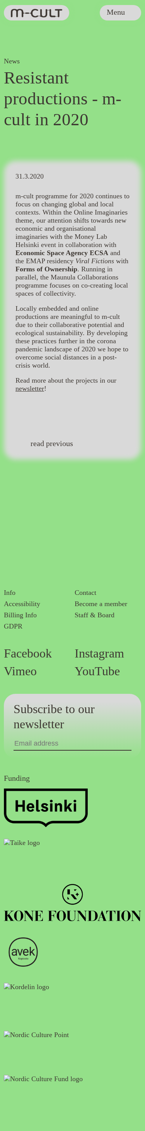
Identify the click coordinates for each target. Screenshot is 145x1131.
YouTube (97, 671)
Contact (85, 592)
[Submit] (127, 743)
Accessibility (22, 604)
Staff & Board (94, 615)
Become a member (101, 604)
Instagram (99, 653)
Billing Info (20, 615)
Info (9, 592)
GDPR (13, 626)
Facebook (28, 653)
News (12, 61)
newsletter (29, 388)
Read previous (52, 443)
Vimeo (20, 671)
